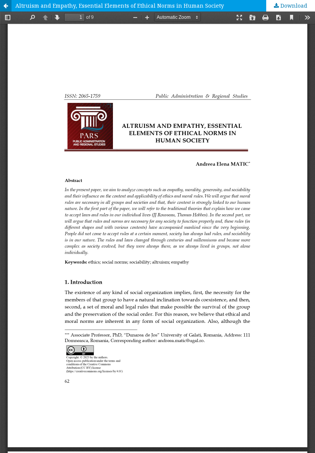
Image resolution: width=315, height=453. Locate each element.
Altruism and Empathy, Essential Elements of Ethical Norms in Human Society (119, 5)
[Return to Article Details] (6, 6)
